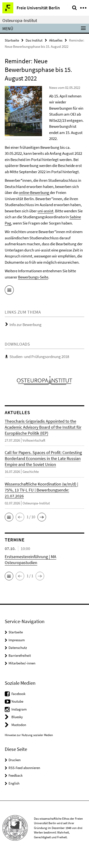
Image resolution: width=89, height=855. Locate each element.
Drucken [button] (15, 760)
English (14, 783)
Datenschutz (18, 647)
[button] (9, 517)
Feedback (16, 775)
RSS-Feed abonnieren (24, 767)
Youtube (17, 701)
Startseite (12, 40)
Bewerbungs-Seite (33, 277)
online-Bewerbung (34, 192)
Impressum (17, 640)
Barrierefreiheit (20, 655)
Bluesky (17, 717)
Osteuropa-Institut (19, 20)
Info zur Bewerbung (25, 324)
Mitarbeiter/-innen (22, 663)
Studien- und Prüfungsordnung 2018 (39, 356)
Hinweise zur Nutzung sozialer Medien (29, 735)
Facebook (18, 693)
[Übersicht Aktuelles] (9, 290)
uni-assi (43, 211)
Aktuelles (55, 40)
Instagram (19, 709)
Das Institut (34, 40)
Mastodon (18, 724)
